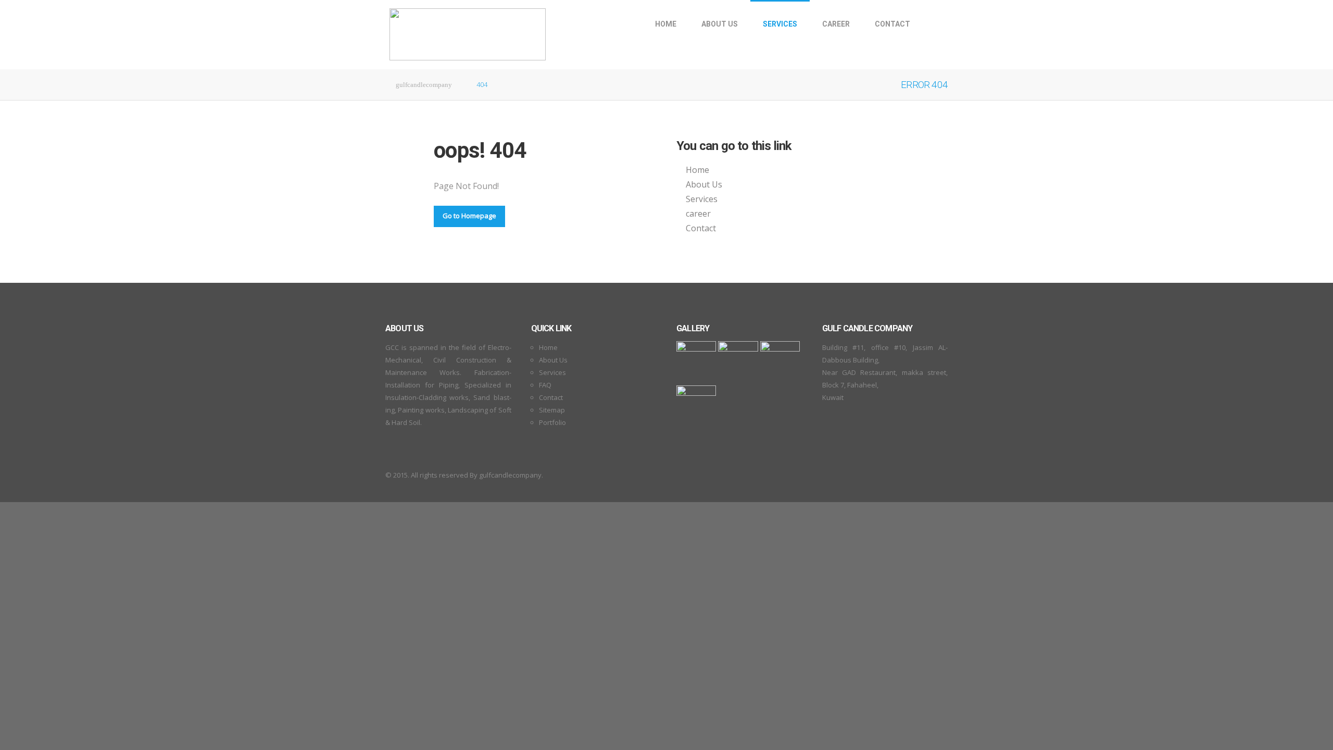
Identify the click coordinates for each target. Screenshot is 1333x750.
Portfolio (552, 422)
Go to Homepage (469, 215)
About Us (719, 24)
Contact (892, 24)
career (836, 24)
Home (665, 24)
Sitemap (552, 410)
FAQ (545, 385)
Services (780, 24)
